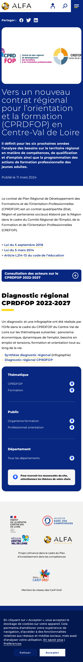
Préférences (12, 643)
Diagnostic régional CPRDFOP (29, 360)
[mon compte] (53, 6)
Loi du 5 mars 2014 (19, 250)
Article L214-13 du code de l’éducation (34, 255)
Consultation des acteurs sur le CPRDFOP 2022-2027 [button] (31, 275)
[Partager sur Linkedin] (36, 21)
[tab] (41, 276)
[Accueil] (16, 6)
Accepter (52, 652)
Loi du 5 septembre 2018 (23, 245)
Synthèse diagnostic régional (28, 355)
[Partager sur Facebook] (21, 21)
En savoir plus (53, 640)
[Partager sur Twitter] (28, 21)
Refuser (25, 652)
